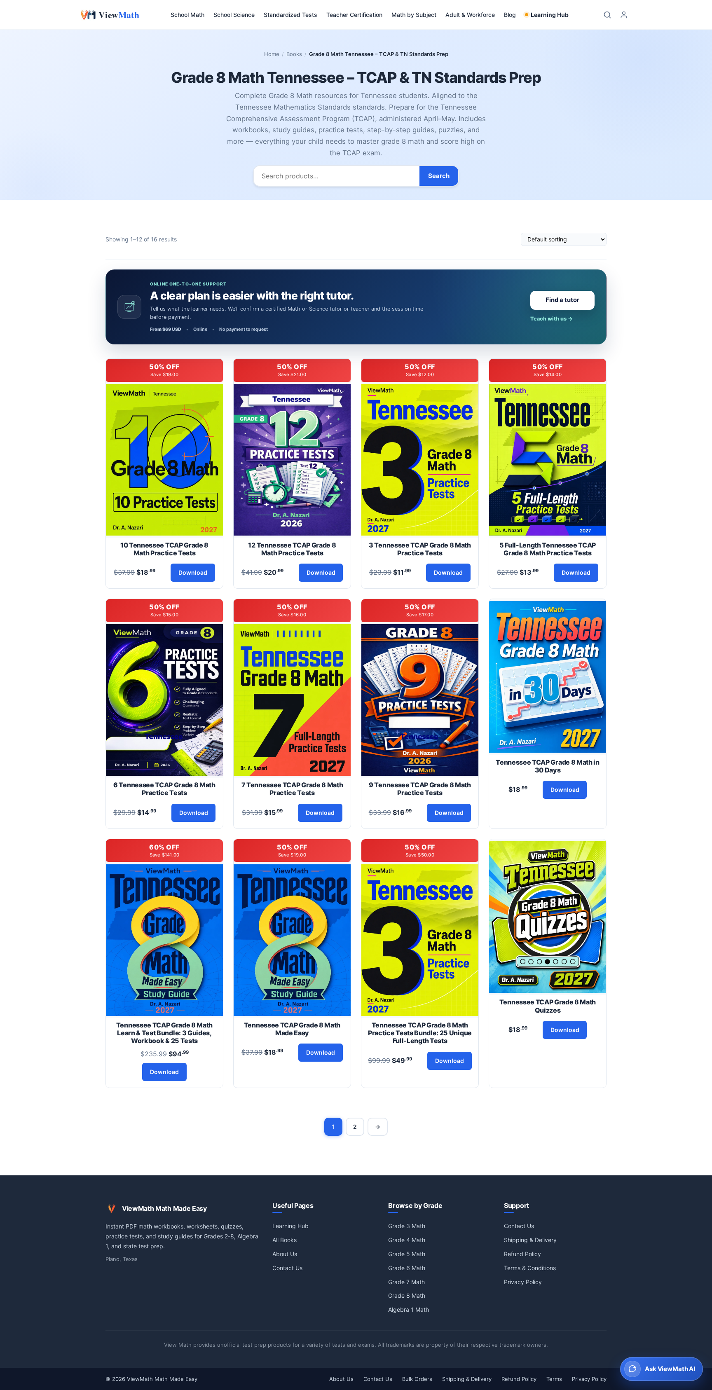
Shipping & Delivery (530, 1239)
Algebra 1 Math (408, 1309)
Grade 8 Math (406, 1295)
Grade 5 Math (406, 1253)
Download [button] (192, 572)
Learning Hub (550, 14)
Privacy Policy (523, 1281)
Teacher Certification (354, 14)
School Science (234, 14)
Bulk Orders (417, 1379)
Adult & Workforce (470, 14)
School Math (187, 14)
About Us (284, 1253)
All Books (284, 1239)
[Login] (623, 14)
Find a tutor (562, 300)
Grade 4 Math (406, 1239)
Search (439, 176)
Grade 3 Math (406, 1225)
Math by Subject (413, 14)
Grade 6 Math (406, 1267)
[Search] (607, 14)
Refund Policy (522, 1253)
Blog (510, 14)
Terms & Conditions (530, 1267)
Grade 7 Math (406, 1281)
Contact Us (287, 1267)
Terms (554, 1379)
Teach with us (551, 319)
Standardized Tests (290, 14)
